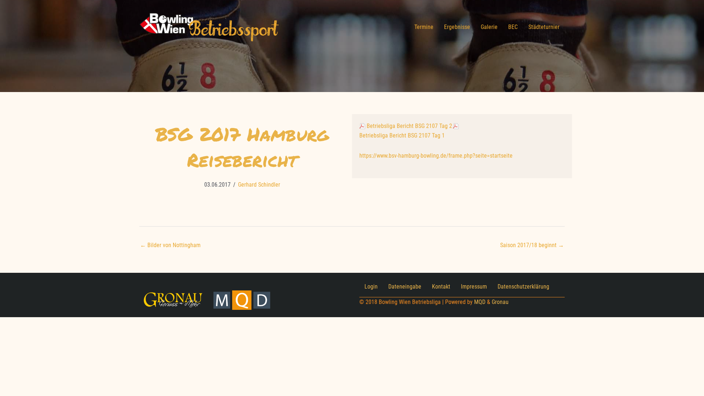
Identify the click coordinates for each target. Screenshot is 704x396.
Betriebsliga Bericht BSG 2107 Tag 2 (409, 125)
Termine (423, 26)
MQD (479, 301)
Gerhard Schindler (259, 184)
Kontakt (441, 286)
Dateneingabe (404, 286)
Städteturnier (544, 26)
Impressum (474, 286)
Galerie (489, 26)
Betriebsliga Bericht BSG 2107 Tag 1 (402, 135)
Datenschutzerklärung (523, 286)
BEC (513, 26)
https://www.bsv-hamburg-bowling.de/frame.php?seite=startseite (436, 155)
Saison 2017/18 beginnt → (532, 245)
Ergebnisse (457, 26)
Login (371, 286)
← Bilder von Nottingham (170, 245)
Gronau (500, 301)
